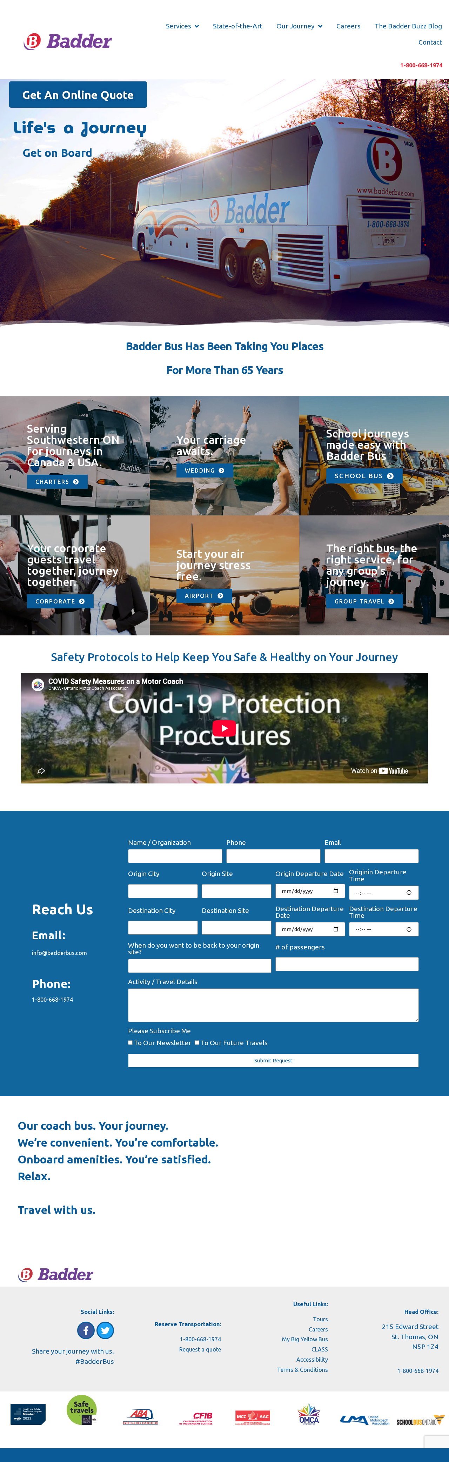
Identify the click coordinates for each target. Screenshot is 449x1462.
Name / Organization (159, 842)
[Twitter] (105, 1330)
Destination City (152, 910)
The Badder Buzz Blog (408, 26)
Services (178, 26)
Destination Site (225, 910)
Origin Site (217, 873)
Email (332, 842)
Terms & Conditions (302, 1370)
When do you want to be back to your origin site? (193, 949)
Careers (348, 26)
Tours (320, 1319)
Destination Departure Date (309, 912)
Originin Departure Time (378, 875)
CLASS (319, 1349)
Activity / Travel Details (162, 982)
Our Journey (295, 26)
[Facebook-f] (86, 1330)
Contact (430, 42)
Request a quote (200, 1349)
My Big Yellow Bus (305, 1339)
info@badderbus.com (59, 953)
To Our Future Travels (234, 1043)
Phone (236, 842)
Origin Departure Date (309, 873)
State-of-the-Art (237, 26)
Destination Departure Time (383, 912)
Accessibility (312, 1359)
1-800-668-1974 (421, 65)
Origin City (144, 873)
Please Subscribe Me (159, 1031)
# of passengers (300, 947)
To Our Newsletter (162, 1043)
